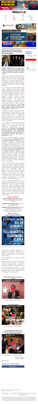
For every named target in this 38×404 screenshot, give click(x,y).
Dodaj (6, 16)
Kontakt (26, 394)
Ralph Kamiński (17, 389)
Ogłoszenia (14, 16)
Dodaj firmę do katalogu (22, 393)
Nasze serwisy (22, 394)
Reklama (33, 393)
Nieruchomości (30, 16)
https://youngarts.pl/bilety (13, 215)
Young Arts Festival (9, 390)
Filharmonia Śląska (6, 389)
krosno (14, 389)
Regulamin (29, 393)
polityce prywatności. (32, 400)
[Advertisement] (9, 376)
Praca (23, 16)
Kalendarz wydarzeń (29, 52)
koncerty (11, 389)
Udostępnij (13, 366)
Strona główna (14, 393)
